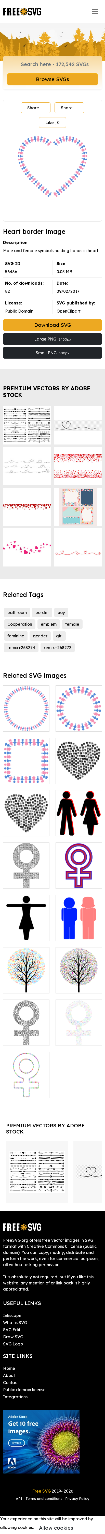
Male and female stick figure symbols (79, 823)
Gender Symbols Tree (26, 983)
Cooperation (19, 624)
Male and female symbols (26, 773)
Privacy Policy (77, 1498)
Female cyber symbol (26, 1035)
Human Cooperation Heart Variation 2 (26, 823)
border (42, 612)
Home (9, 1368)
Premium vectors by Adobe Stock (46, 391)
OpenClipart (69, 311)
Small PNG (52, 352)
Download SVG (52, 325)
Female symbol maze (26, 878)
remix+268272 (57, 647)
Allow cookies (56, 1528)
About (9, 1375)
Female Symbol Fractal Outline (26, 1088)
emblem (49, 624)
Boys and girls (22, 724)
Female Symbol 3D (78, 878)
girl (59, 635)
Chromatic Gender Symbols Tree (79, 980)
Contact (11, 1382)
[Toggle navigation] (95, 11)
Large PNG (52, 339)
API (19, 1498)
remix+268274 (21, 647)
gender (40, 635)
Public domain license (24, 1389)
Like (52, 122)
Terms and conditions (43, 1498)
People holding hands (79, 721)
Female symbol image (26, 931)
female (72, 624)
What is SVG (15, 1322)
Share (33, 107)
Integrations (15, 1396)
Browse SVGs (52, 79)
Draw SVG (13, 1336)
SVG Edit (11, 1329)
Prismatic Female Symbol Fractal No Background (79, 1032)
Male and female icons (79, 931)
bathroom (17, 612)
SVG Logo (13, 1343)
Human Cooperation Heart (79, 770)
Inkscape (12, 1315)
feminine (15, 635)
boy (61, 612)
